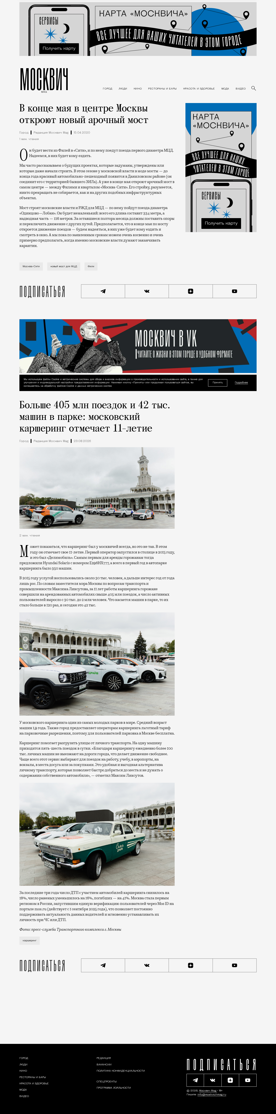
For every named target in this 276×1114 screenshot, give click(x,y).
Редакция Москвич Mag (51, 132)
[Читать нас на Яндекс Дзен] (191, 291)
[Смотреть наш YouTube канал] (235, 291)
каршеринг (29, 940)
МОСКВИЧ (44, 79)
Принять (218, 383)
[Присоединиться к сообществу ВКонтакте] (147, 291)
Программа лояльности (114, 1088)
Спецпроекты (107, 1081)
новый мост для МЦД (63, 266)
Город (23, 132)
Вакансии (104, 1064)
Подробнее (241, 383)
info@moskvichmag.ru (212, 1094)
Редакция (104, 1058)
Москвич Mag (208, 1090)
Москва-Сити (31, 266)
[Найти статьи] (254, 88)
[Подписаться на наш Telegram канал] (103, 291)
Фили (91, 266)
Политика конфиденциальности (121, 1071)
